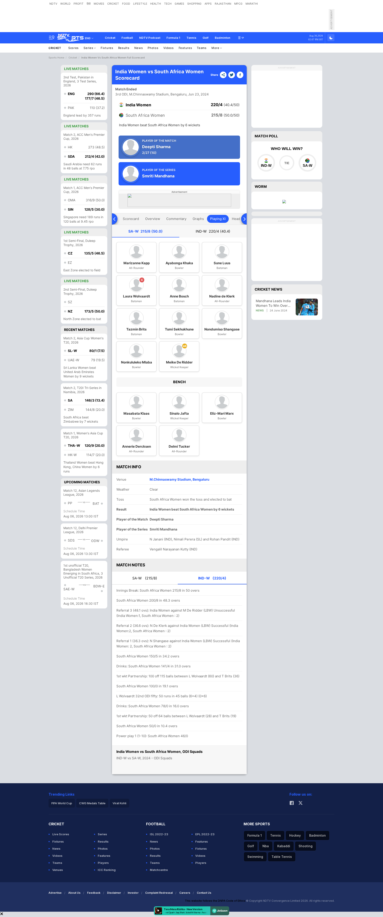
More (215, 48)
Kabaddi (283, 846)
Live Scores (60, 834)
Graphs (198, 219)
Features (185, 48)
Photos (153, 48)
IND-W (213, 231)
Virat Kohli (119, 803)
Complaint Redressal (159, 892)
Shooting (306, 846)
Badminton (222, 37)
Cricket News (268, 289)
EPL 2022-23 (205, 834)
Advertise (55, 892)
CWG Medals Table (92, 803)
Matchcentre (159, 870)
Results (123, 48)
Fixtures (107, 48)
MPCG (238, 3)
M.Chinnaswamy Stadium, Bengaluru (179, 479)
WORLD (65, 3)
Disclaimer (114, 892)
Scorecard (131, 219)
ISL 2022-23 (159, 834)
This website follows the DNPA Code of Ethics (215, 900)
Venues (57, 870)
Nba (265, 846)
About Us (74, 892)
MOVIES (99, 3)
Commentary (176, 219)
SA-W (145, 231)
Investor (133, 892)
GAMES (179, 3)
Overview (152, 219)
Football (127, 37)
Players (103, 863)
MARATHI (252, 3)
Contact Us (204, 892)
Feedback (93, 892)
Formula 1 (173, 37)
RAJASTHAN (223, 3)
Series (89, 48)
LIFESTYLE (140, 3)
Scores (73, 48)
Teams (202, 48)
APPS (208, 3)
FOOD (126, 3)
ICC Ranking (107, 870)
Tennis (191, 37)
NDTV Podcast (149, 37)
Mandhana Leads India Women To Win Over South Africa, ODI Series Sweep (273, 303)
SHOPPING (194, 3)
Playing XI (218, 219)
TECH (168, 3)
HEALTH (155, 3)
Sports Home (56, 57)
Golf (206, 37)
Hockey (295, 835)
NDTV (53, 3)
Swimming (255, 857)
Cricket (110, 37)
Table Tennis (282, 857)
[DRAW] (286, 163)
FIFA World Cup (61, 803)
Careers (184, 892)
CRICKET (113, 3)
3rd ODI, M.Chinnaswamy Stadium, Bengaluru (151, 94)
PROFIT (79, 3)
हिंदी (89, 3)
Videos (168, 48)
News (138, 48)
